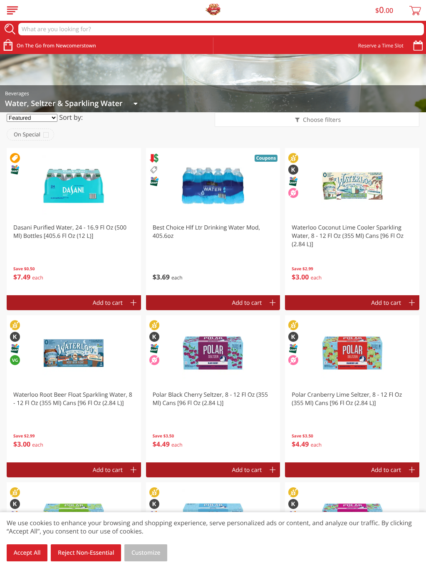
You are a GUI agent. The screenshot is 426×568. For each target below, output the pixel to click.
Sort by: (71, 117)
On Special (27, 134)
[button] (74, 221)
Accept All (27, 553)
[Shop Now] (12, 10)
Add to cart (108, 303)
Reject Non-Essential (86, 553)
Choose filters (322, 120)
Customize (146, 553)
